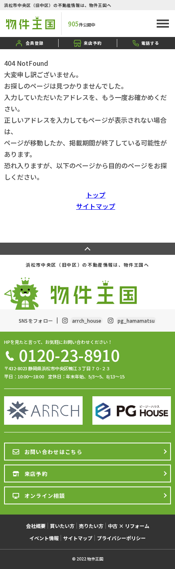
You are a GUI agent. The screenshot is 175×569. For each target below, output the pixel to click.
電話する (150, 43)
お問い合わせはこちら (53, 452)
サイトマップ (95, 206)
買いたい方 (62, 526)
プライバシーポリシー (121, 538)
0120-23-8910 (69, 354)
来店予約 (93, 43)
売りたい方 (91, 526)
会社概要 (36, 526)
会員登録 (35, 43)
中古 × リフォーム (128, 526)
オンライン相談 (44, 496)
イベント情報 (44, 538)
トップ (95, 195)
